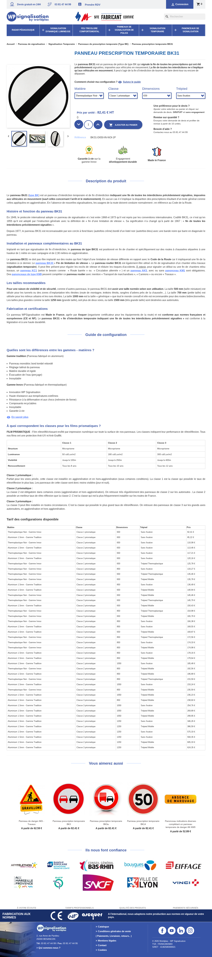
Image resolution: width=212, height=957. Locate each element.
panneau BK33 (45, 263)
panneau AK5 (139, 270)
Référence (80, 137)
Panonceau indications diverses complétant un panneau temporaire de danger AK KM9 (180, 824)
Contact (102, 945)
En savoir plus (17, 417)
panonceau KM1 (175, 270)
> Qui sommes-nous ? (48, 947)
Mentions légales (107, 940)
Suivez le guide (129, 82)
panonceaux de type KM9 (27, 274)
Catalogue (103, 926)
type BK (34, 195)
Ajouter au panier (123, 125)
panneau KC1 (28, 270)
